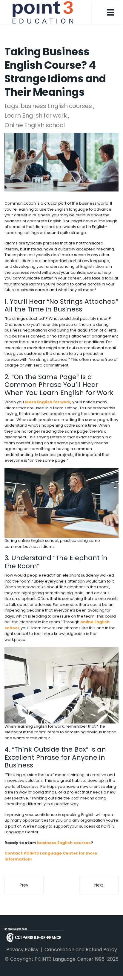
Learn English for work (36, 115)
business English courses (57, 106)
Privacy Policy (22, 949)
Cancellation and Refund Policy (80, 949)
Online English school (34, 125)
